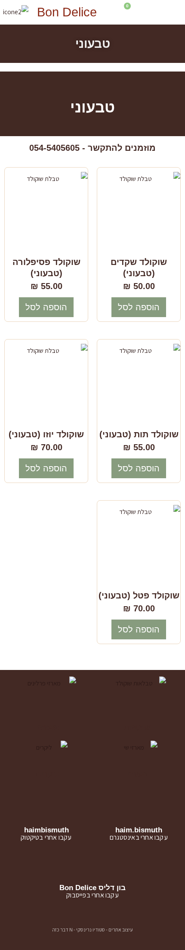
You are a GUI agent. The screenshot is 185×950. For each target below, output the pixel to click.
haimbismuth (46, 830)
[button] (167, 12)
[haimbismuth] (46, 811)
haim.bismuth (138, 830)
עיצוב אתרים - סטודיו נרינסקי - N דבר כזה (92, 929)
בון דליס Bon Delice (92, 888)
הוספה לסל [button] (139, 307)
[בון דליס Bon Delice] (92, 869)
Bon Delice (67, 12)
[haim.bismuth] (138, 811)
